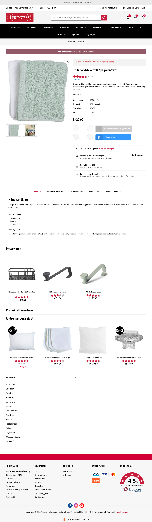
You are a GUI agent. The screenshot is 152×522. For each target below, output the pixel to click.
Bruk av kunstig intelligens (17, 490)
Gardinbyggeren (42, 493)
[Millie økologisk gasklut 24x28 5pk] (57, 339)
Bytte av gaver (41, 475)
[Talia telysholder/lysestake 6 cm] (129, 339)
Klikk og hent (110, 137)
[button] (133, 482)
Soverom (31, 28)
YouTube (81, 505)
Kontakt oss (40, 497)
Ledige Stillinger (13, 482)
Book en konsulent (43, 490)
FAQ (36, 471)
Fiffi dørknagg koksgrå (57, 292)
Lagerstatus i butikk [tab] (55, 191)
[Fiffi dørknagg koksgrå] (57, 274)
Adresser (67, 475)
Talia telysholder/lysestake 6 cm (129, 357)
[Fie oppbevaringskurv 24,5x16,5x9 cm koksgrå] (22, 274)
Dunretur (39, 486)
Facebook (70, 505)
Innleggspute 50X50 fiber (93, 357)
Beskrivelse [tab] (36, 191)
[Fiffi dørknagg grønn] (93, 274)
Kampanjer (15, 28)
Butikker (9, 493)
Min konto (67, 471)
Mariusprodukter (13, 437)
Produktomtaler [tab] (113, 191)
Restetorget (11, 424)
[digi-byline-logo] (64, 519)
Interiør (97, 28)
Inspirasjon (90, 35)
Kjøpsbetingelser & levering (18, 471)
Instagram (76, 505)
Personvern (11, 486)
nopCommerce (122, 512)
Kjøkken (61, 35)
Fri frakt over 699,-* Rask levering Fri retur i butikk (76, 2)
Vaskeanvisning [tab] (76, 191)
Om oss (9, 479)
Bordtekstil (135, 28)
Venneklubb (40, 479)
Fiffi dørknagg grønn (93, 292)
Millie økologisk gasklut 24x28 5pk (57, 357)
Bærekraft (10, 441)
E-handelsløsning (71, 519)
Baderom (64, 28)
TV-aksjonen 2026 (14, 475)
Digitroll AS (86, 519)
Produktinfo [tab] (94, 191)
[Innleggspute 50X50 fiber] (93, 339)
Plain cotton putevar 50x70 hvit (21, 357)
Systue (37, 482)
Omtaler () (77, 80)
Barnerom (81, 28)
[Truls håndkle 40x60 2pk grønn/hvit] (13, 130)
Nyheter (75, 35)
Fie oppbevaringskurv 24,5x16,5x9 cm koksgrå (21, 293)
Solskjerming (115, 28)
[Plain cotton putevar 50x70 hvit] (21, 339)
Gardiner (48, 28)
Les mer (76, 94)
